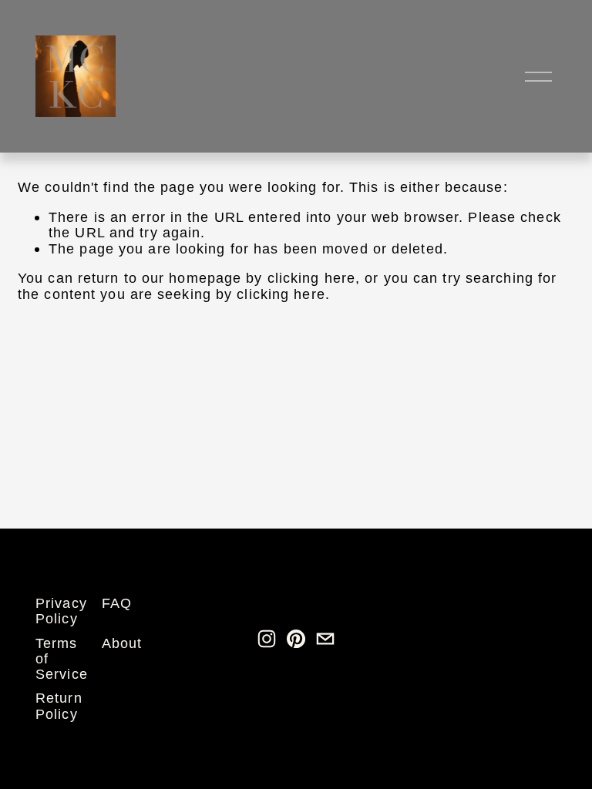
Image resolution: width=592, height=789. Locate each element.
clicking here (311, 278)
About (122, 643)
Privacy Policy (61, 611)
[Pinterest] (296, 639)
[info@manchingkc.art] (325, 639)
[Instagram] (266, 639)
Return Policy (58, 705)
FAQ (117, 603)
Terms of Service (61, 659)
